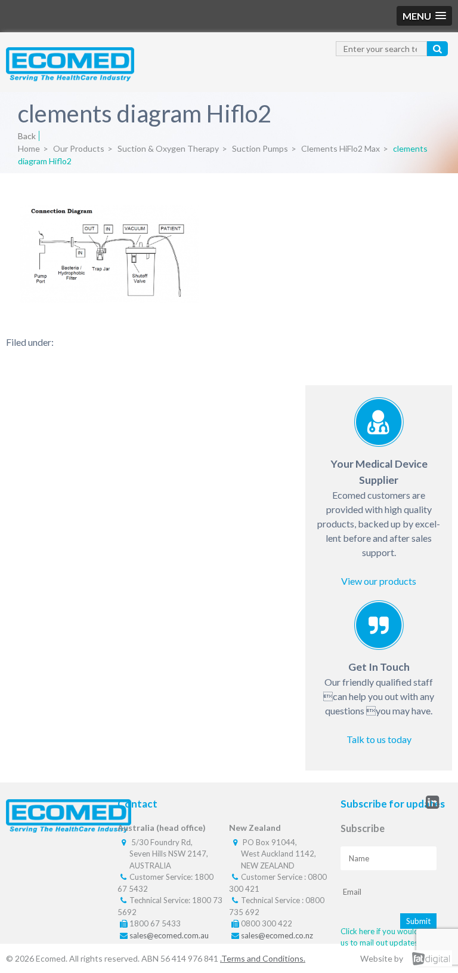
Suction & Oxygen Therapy (168, 148)
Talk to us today (378, 739)
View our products (378, 581)
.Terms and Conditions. (262, 958)
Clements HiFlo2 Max (340, 148)
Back (27, 136)
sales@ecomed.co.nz (277, 935)
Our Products (78, 148)
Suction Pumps (260, 148)
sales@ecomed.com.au (169, 935)
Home (29, 148)
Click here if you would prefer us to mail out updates (391, 937)
